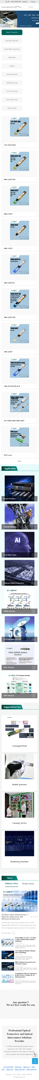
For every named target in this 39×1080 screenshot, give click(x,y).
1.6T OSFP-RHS (8, 1067)
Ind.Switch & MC (12, 74)
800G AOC (10, 1069)
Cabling (12, 66)
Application (9, 7)
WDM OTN (11, 57)
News (19, 7)
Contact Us (25, 1)
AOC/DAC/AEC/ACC (12, 41)
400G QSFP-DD (31, 1069)
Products (4, 7)
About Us (16, 7)
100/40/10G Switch (12, 83)
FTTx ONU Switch (12, 100)
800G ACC (26, 1067)
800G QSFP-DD (20, 1069)
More (19, 461)
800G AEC (18, 1067)
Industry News (11, 883)
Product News (28, 883)
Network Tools (12, 108)
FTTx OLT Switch (12, 91)
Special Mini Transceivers (12, 49)
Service (13, 7)
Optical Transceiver (12, 32)
